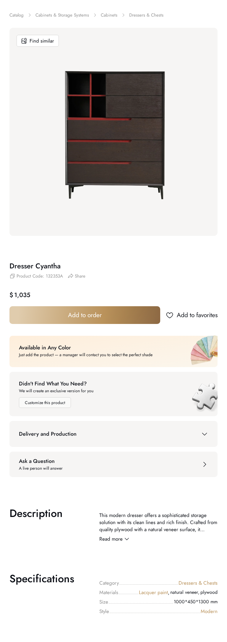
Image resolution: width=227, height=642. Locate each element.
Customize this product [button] (45, 403)
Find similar (42, 40)
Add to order (85, 315)
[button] (113, 433)
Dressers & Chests (198, 582)
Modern (209, 611)
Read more (111, 538)
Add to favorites (197, 315)
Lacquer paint (154, 592)
